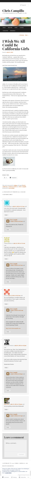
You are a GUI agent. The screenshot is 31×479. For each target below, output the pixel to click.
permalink (11, 188)
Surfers (15, 186)
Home (4, 27)
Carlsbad (10, 186)
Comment (21, 454)
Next (27, 35)
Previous (21, 35)
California (5, 186)
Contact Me (5, 30)
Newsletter (12, 30)
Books (16, 27)
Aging (15, 185)
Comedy (22, 27)
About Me (10, 27)
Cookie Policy (8, 473)
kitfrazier (6, 404)
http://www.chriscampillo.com (13, 328)
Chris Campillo (13, 11)
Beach (23, 185)
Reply (6, 215)
